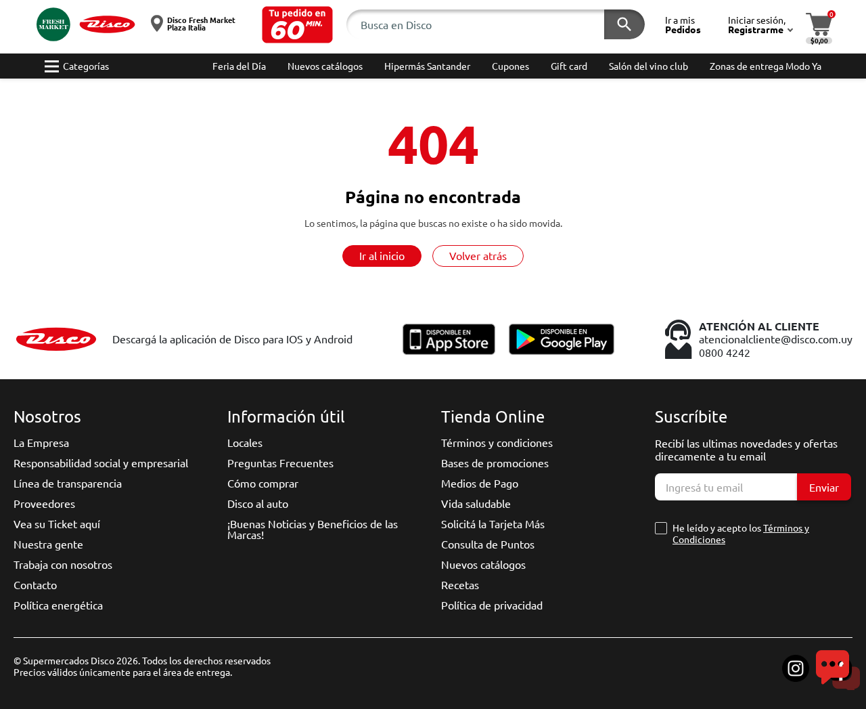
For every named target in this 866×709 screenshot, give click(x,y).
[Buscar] (624, 24)
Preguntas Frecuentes (280, 462)
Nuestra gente (48, 543)
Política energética (58, 604)
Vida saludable (476, 503)
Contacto (35, 584)
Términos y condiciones (497, 442)
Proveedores (44, 503)
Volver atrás (478, 255)
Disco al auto (257, 503)
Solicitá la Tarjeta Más (493, 523)
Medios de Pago (479, 482)
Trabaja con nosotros (63, 564)
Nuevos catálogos (483, 564)
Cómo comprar (262, 482)
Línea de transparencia (68, 482)
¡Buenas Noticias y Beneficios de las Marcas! (312, 529)
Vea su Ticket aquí (57, 523)
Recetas (460, 584)
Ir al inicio (382, 255)
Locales (245, 442)
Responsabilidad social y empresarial (101, 462)
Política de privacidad (492, 604)
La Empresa (41, 442)
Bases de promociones (495, 462)
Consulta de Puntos (487, 543)
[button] (297, 24)
